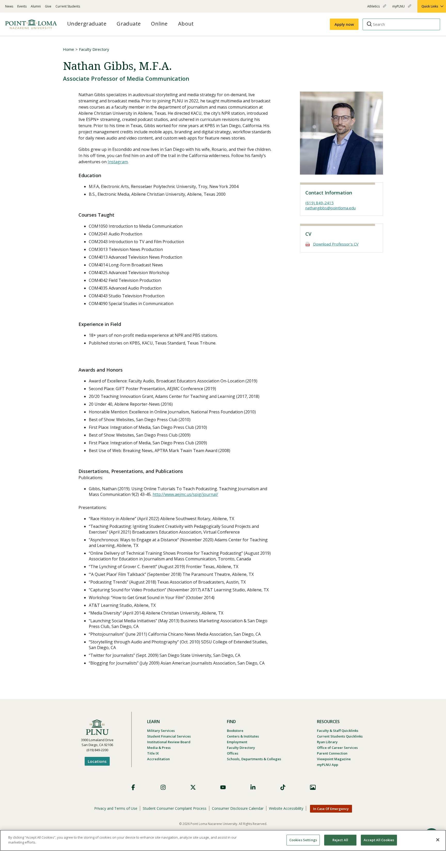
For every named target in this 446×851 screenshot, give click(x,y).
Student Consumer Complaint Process (174, 808)
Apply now (344, 24)
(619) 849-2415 (319, 202)
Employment (237, 742)
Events (22, 6)
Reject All (340, 840)
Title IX (153, 753)
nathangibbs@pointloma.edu (330, 207)
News (9, 6)
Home (68, 49)
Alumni (36, 6)
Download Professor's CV (336, 244)
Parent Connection (332, 753)
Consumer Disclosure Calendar (238, 808)
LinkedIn (253, 787)
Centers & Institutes (243, 736)
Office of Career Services (337, 747)
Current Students (67, 6)
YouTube (223, 787)
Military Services (161, 730)
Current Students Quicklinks (340, 736)
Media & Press (159, 747)
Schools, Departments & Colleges (254, 759)
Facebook (133, 787)
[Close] (437, 839)
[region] (223, 840)
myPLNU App (327, 764)
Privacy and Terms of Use (115, 808)
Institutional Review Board (168, 742)
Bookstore (235, 730)
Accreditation (158, 759)
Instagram (118, 162)
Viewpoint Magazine (334, 759)
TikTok (283, 787)
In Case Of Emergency (331, 808)
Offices (232, 753)
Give (48, 6)
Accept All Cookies (379, 840)
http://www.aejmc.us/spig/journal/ (185, 494)
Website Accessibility (286, 808)
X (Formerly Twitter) (193, 787)
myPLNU (398, 8)
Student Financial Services (169, 736)
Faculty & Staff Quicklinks (337, 730)
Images (313, 787)
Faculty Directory (94, 49)
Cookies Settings (303, 840)
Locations (97, 761)
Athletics (373, 8)
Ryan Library (327, 742)
